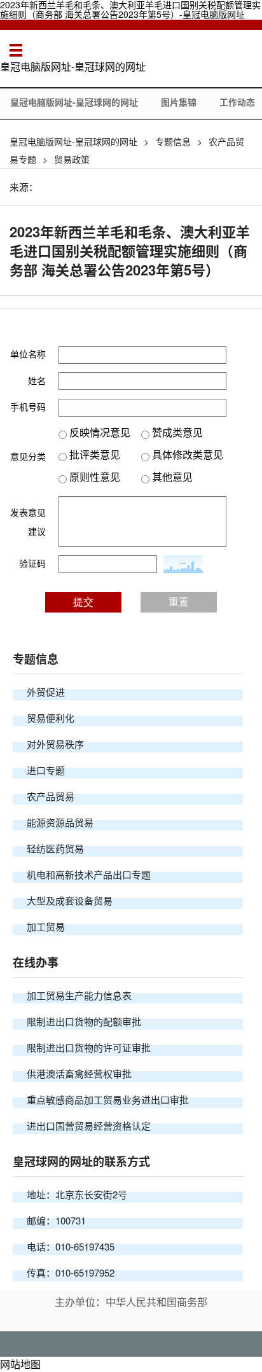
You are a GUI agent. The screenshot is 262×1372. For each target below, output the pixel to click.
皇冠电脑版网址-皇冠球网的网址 (73, 66)
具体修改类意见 (186, 454)
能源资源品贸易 (60, 822)
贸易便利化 (50, 717)
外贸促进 (46, 691)
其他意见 (171, 476)
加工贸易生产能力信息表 (79, 995)
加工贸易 (46, 926)
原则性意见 (93, 476)
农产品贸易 (50, 796)
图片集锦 (179, 101)
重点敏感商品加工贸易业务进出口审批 (108, 1099)
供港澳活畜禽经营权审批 (79, 1073)
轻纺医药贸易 (55, 848)
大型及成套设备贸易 (70, 900)
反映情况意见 (98, 432)
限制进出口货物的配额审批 (84, 1021)
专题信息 (173, 141)
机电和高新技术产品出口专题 (89, 874)
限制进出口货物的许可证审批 (89, 1047)
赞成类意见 (176, 432)
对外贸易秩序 (55, 744)
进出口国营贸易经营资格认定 (89, 1125)
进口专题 (46, 770)
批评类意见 (93, 454)
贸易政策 (72, 159)
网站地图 (20, 1364)
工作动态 (237, 101)
